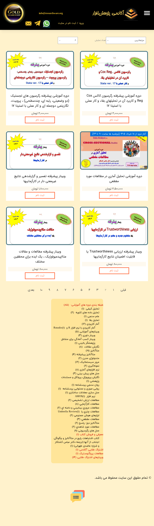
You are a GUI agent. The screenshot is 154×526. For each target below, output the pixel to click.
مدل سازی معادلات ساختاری (82, 392)
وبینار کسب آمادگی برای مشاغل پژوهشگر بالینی (78, 341)
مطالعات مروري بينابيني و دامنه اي (78, 408)
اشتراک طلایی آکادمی (89, 450)
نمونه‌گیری (91, 366)
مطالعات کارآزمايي (87, 404)
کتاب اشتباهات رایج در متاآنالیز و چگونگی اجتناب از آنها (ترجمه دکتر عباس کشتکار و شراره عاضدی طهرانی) (76, 442)
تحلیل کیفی (90, 309)
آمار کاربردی (90, 324)
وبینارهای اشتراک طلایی (87, 457)
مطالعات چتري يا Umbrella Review (78, 412)
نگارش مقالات (89, 347)
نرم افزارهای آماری (87, 370)
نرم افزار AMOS (85, 396)
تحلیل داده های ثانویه (85, 312)
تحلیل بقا (92, 320)
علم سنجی (91, 316)
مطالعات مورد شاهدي (85, 427)
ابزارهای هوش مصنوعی (84, 415)
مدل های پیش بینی (86, 373)
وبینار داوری (86, 335)
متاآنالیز (92, 351)
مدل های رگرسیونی (86, 431)
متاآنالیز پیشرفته (83, 354)
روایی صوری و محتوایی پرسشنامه (78, 389)
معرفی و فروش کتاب (89, 434)
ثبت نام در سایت (67, 23)
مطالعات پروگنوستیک (89, 453)
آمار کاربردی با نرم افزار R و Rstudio (74, 328)
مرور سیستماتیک (87, 362)
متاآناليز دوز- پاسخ (87, 423)
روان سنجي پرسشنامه (85, 385)
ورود (81, 23)
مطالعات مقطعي (88, 419)
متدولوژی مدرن (88, 358)
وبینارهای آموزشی (87, 331)
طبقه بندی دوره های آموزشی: (83, 305)
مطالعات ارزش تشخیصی (83, 400)
